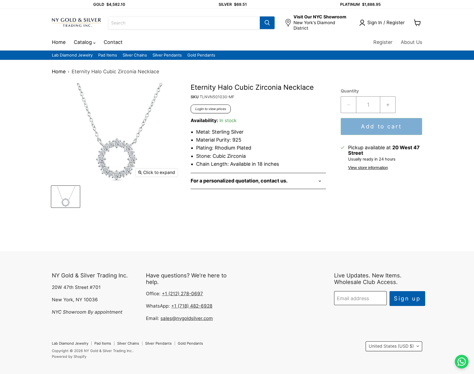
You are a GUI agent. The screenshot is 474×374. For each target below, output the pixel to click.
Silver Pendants (167, 55)
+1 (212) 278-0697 (182, 293)
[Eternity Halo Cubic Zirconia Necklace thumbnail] (65, 196)
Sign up (407, 298)
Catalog (83, 42)
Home (59, 42)
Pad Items (107, 55)
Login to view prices (210, 109)
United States (391, 346)
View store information (368, 167)
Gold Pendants (201, 55)
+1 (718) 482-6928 (191, 306)
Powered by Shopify (69, 356)
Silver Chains (135, 55)
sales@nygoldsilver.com (186, 318)
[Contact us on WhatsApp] (462, 362)
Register (383, 42)
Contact (113, 42)
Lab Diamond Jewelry (72, 55)
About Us (411, 42)
